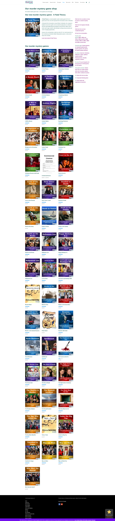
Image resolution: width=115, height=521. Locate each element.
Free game (59, 2)
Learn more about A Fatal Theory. (49, 38)
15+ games (85, 48)
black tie (82, 53)
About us (26, 509)
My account (68, 2)
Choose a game (45, 2)
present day (83, 42)
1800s (79, 37)
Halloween (77, 54)
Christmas (87, 53)
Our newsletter (27, 512)
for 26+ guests (78, 65)
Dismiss (93, 520)
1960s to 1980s (82, 40)
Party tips (77, 2)
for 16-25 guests (85, 63)
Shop (64, 2)
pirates (80, 56)
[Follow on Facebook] (59, 504)
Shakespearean (78, 57)
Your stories (82, 2)
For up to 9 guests (83, 62)
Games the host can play (82, 75)
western (82, 59)
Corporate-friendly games (82, 77)
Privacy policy (27, 505)
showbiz (84, 57)
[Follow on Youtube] (62, 504)
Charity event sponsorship (29, 513)
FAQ (72, 2)
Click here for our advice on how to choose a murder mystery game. (82, 21)
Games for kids (53, 2)
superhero (77, 59)
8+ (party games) (85, 45)
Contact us (27, 502)
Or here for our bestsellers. (81, 33)
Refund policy (27, 503)
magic (81, 54)
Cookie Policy (27, 506)
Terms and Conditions (29, 508)
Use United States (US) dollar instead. (82, 520)
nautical (77, 56)
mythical (85, 54)
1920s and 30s (81, 39)
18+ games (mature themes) (81, 50)
